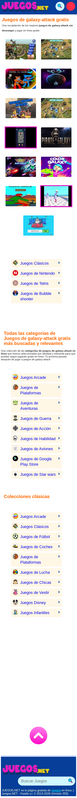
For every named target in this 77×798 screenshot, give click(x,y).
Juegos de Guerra (35, 418)
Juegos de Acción (35, 428)
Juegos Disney (33, 602)
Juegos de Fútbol (35, 536)
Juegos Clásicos (34, 263)
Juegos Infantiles (34, 612)
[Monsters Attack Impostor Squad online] (21, 81)
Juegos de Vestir (34, 592)
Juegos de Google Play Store (36, 462)
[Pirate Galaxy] (56, 140)
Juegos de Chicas (35, 582)
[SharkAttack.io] (38, 228)
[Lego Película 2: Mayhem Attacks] (21, 111)
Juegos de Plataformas (30, 390)
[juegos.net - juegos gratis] (26, 769)
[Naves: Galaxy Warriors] (56, 81)
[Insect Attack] (21, 199)
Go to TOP (38, 735)
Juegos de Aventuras (29, 406)
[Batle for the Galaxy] (56, 111)
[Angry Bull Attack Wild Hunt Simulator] (21, 52)
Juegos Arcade (33, 377)
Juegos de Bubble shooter (35, 296)
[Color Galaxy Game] (56, 169)
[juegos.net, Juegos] (25, 6)
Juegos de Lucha (35, 572)
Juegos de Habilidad (38, 438)
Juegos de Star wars (38, 474)
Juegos (56, 790)
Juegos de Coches (36, 547)
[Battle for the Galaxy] (56, 52)
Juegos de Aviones (36, 449)
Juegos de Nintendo (37, 273)
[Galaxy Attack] (21, 169)
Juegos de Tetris (34, 283)
